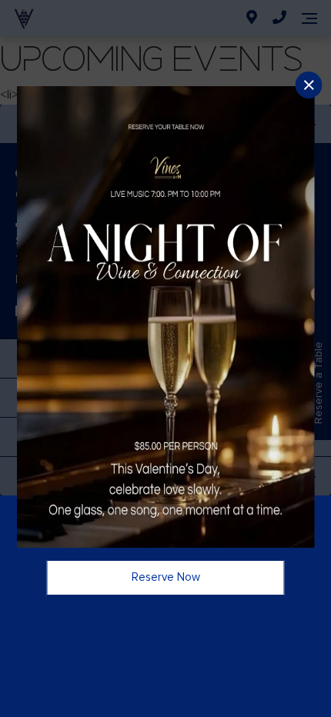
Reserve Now (166, 576)
